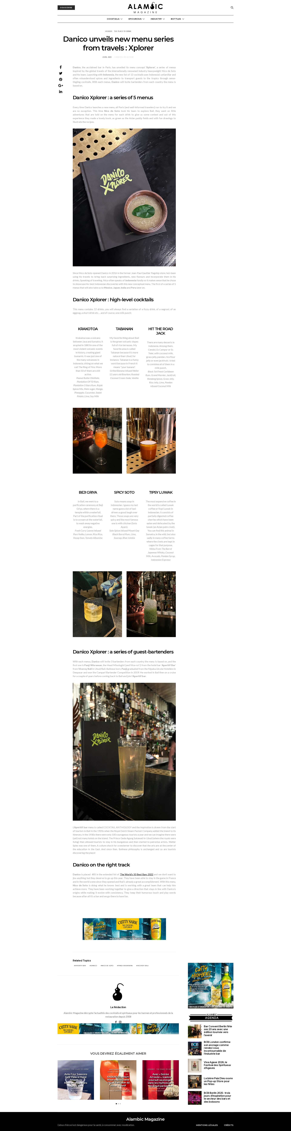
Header (108, 31)
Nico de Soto (107, 966)
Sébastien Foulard (79, 1091)
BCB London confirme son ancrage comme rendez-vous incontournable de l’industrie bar (217, 1048)
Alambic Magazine (145, 1119)
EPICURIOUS (135, 19)
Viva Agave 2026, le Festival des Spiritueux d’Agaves (217, 1065)
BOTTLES (176, 19)
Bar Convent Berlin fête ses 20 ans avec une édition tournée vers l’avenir (218, 1031)
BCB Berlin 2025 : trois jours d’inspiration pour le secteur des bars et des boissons (217, 1097)
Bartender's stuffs (118, 1070)
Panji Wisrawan (125, 966)
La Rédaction (118, 1007)
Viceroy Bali (143, 966)
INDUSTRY (156, 19)
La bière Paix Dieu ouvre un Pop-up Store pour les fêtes (218, 1081)
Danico (94, 966)
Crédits (228, 1125)
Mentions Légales (207, 1125)
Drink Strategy (114, 1072)
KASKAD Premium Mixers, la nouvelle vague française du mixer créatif (118, 1081)
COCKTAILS (113, 19)
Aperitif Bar (80, 966)
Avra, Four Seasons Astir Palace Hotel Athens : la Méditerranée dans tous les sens (75, 1080)
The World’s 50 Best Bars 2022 (136, 874)
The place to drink (122, 31)
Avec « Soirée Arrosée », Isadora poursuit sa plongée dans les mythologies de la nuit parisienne (160, 1080)
